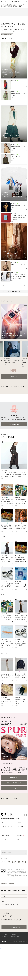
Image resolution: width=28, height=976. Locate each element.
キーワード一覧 (8, 291)
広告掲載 (14, 934)
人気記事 (9, 38)
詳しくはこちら (18, 6)
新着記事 (4, 38)
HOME (2, 291)
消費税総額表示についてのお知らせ (8, 883)
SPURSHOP (4, 938)
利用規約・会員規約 (16, 936)
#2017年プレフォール (6, 34)
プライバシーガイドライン (7, 936)
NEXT (24, 285)
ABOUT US (4, 934)
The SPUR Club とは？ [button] (14, 424)
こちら (13, 876)
